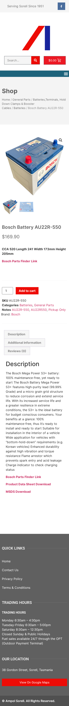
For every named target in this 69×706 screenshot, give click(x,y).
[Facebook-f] (61, 6)
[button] (66, 74)
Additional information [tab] (24, 342)
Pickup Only (57, 310)
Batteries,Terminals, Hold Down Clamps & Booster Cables (34, 104)
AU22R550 (39, 310)
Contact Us (10, 570)
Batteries (19, 108)
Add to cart (27, 291)
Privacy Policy (12, 579)
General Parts (21, 99)
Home (6, 99)
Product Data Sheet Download (28, 484)
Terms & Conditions (16, 588)
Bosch (15, 314)
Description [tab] (16, 334)
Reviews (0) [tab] (17, 351)
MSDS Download (18, 491)
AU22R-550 (20, 310)
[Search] (35, 60)
